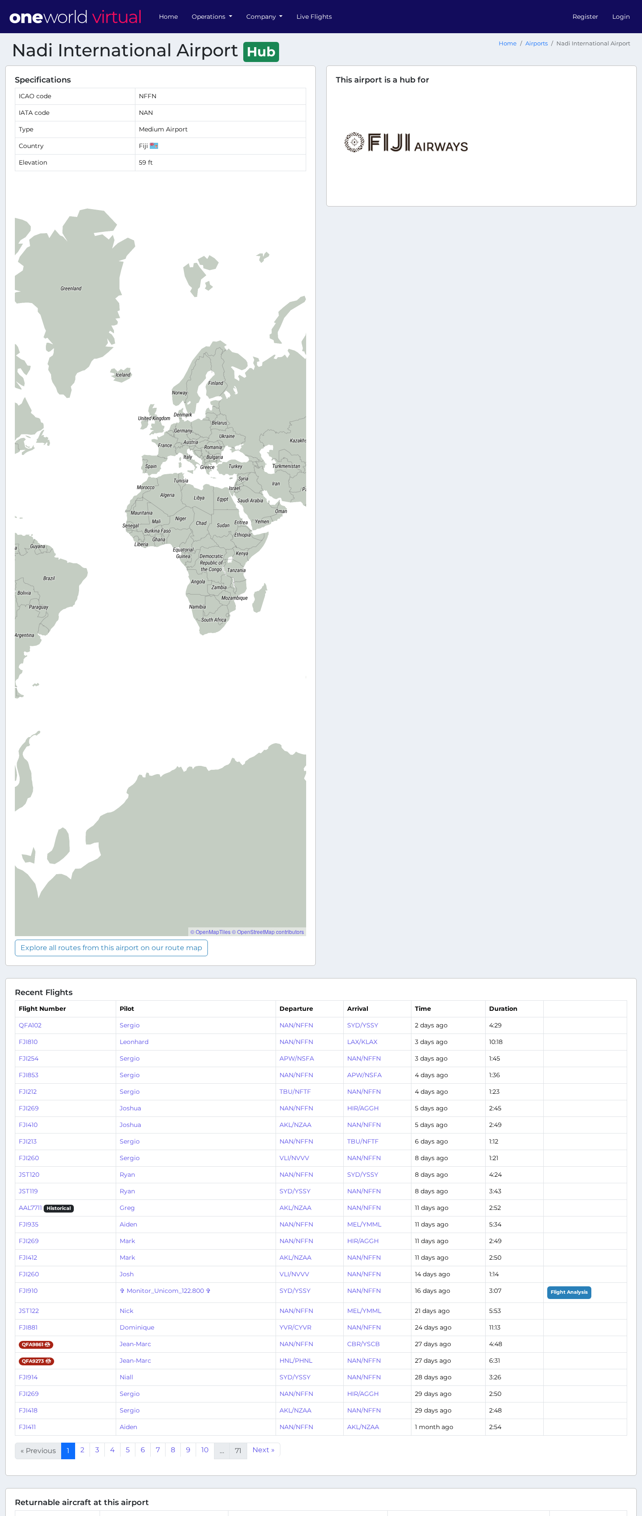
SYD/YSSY (362, 1025)
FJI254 (28, 1058)
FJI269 (29, 1108)
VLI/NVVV (294, 1158)
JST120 (29, 1174)
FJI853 (28, 1075)
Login (621, 17)
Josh (127, 1274)
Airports (536, 43)
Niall (126, 1377)
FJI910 (28, 1291)
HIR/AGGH (363, 1108)
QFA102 (30, 1025)
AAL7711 (30, 1208)
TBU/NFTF (295, 1092)
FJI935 (28, 1224)
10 (205, 1450)
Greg (127, 1208)
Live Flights (314, 17)
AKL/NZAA (295, 1125)
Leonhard (134, 1042)
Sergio (130, 1025)
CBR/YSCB (363, 1344)
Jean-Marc (135, 1344)
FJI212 (28, 1092)
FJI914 (28, 1377)
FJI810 (28, 1042)
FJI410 (28, 1125)
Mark (127, 1241)
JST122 (29, 1311)
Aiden (128, 1224)
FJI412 (28, 1257)
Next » (263, 1450)
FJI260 (29, 1158)
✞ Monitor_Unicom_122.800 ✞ (165, 1291)
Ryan (127, 1174)
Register (585, 17)
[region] (160, 557)
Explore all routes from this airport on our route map (111, 948)
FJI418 (28, 1410)
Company (262, 17)
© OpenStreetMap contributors (268, 931)
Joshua (130, 1108)
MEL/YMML (364, 1224)
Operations (209, 17)
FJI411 (27, 1427)
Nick (126, 1311)
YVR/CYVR (295, 1327)
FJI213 (28, 1141)
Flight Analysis (569, 1292)
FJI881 (28, 1327)
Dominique (137, 1327)
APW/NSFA (297, 1058)
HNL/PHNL (296, 1360)
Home (168, 17)
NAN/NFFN (296, 1025)
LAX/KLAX (362, 1042)
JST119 (28, 1191)
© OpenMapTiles (210, 931)
